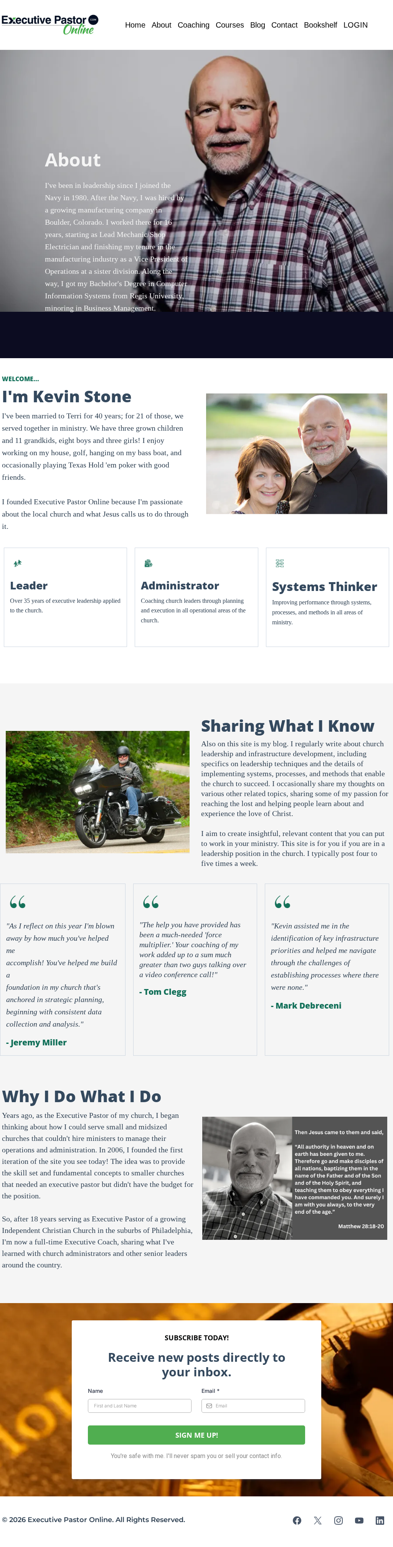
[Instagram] (338, 1520)
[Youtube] (359, 1520)
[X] (317, 1520)
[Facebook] (297, 1520)
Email (210, 1390)
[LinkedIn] (380, 1520)
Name (95, 1390)
